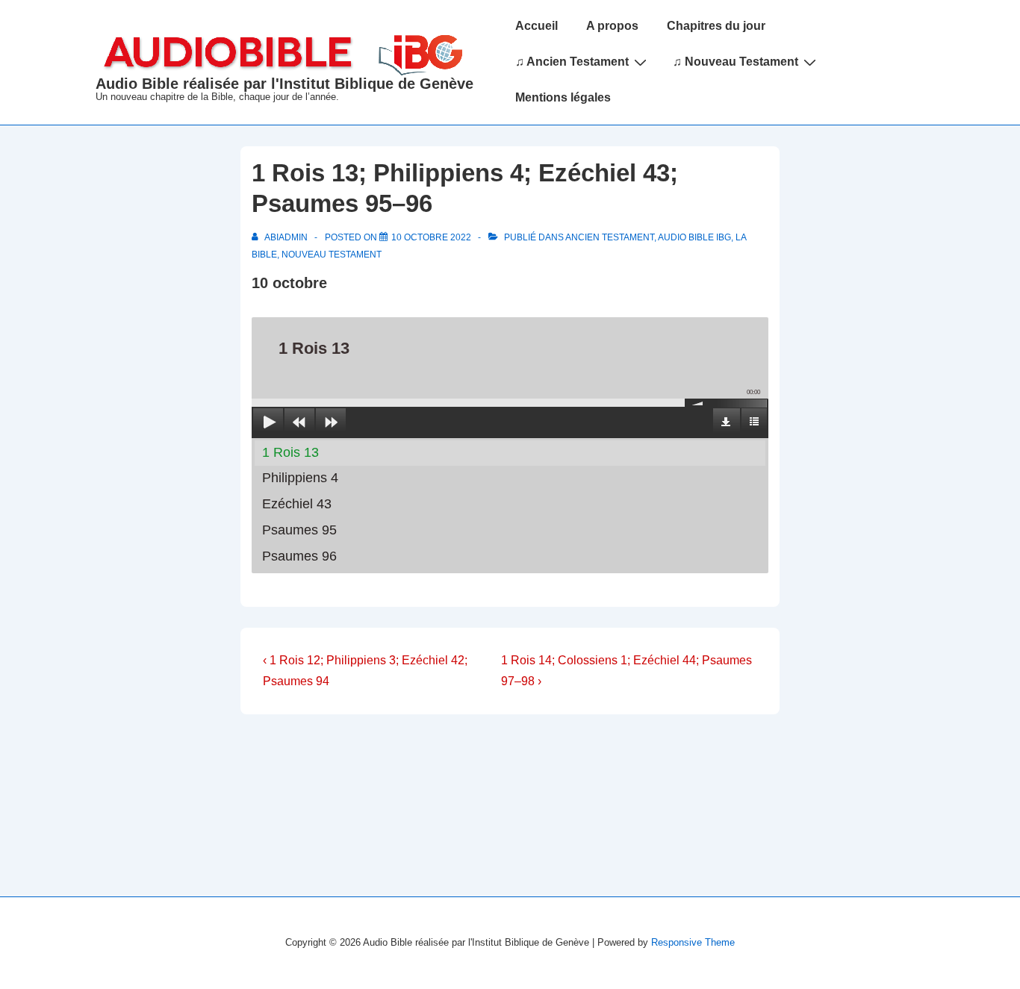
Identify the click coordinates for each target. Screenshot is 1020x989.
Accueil (536, 25)
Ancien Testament (609, 237)
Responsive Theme (693, 942)
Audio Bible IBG (694, 237)
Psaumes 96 (299, 556)
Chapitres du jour (716, 25)
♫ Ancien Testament (572, 61)
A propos (612, 25)
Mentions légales (563, 97)
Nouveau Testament (332, 254)
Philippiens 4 (300, 477)
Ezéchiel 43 (297, 503)
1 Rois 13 (290, 452)
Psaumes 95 (299, 529)
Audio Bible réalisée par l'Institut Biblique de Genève (284, 83)
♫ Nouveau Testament (735, 61)
